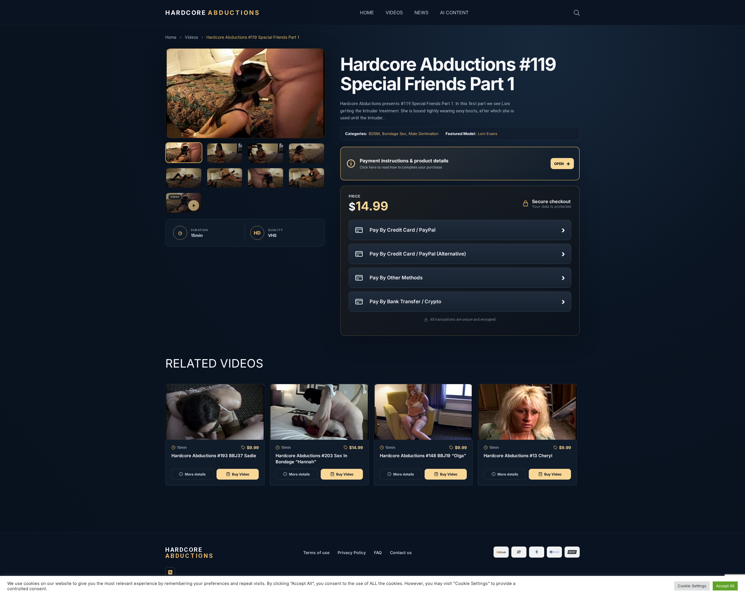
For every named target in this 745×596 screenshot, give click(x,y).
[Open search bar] (577, 12)
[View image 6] (224, 178)
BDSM (374, 133)
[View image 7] (265, 178)
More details (195, 474)
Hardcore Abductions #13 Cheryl (518, 455)
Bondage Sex (394, 133)
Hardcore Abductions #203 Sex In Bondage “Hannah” (311, 458)
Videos (394, 12)
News (421, 12)
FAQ (378, 552)
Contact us (401, 552)
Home (367, 12)
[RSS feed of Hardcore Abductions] (170, 572)
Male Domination (424, 133)
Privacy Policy (352, 552)
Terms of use (316, 552)
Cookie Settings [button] (692, 585)
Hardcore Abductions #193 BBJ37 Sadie (213, 455)
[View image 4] (306, 153)
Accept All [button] (725, 585)
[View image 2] (224, 153)
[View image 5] (183, 178)
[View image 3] (265, 153)
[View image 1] (183, 152)
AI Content (454, 12)
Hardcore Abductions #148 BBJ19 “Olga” (423, 455)
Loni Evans (487, 133)
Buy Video (240, 474)
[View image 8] (306, 178)
